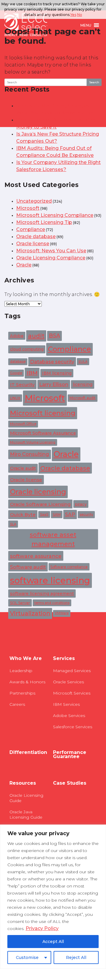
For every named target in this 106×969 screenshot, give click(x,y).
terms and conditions (51, 603)
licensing (82, 384)
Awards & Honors (27, 682)
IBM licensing (57, 373)
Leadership (20, 670)
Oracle (24, 265)
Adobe (17, 335)
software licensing (50, 580)
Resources (22, 783)
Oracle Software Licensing (40, 504)
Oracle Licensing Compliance (50, 258)
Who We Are (25, 658)
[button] (85, 25)
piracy (81, 504)
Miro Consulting (29, 454)
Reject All (76, 957)
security (86, 514)
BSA (54, 335)
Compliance (30, 229)
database (18, 361)
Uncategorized (34, 201)
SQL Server (20, 603)
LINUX (15, 398)
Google (16, 373)
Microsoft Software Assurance (43, 433)
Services (64, 658)
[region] (53, 897)
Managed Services (72, 670)
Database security (52, 362)
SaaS (44, 514)
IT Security (22, 384)
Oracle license (32, 243)
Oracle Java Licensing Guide (25, 814)
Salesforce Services (72, 726)
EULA (83, 362)
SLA (13, 524)
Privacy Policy (42, 928)
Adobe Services (69, 715)
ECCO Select (25, 25)
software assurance (36, 556)
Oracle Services (68, 682)
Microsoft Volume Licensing (32, 442)
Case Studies (69, 783)
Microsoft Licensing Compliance (54, 215)
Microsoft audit (82, 398)
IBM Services (66, 704)
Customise (27, 957)
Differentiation (28, 752)
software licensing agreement (42, 593)
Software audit (28, 567)
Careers (17, 704)
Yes (73, 14)
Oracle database (36, 236)
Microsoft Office (23, 424)
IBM (32, 373)
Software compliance (69, 567)
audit (36, 335)
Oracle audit (23, 468)
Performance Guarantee (69, 754)
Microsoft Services (71, 693)
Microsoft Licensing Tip (44, 222)
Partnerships (22, 693)
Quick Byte (23, 514)
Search (94, 82)
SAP (70, 514)
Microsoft (27, 208)
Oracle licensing (38, 491)
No (79, 14)
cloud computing (27, 349)
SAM (57, 514)
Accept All (53, 941)
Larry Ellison (53, 384)
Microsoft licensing (42, 413)
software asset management (53, 539)
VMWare (62, 613)
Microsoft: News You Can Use (51, 250)
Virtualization (30, 613)
